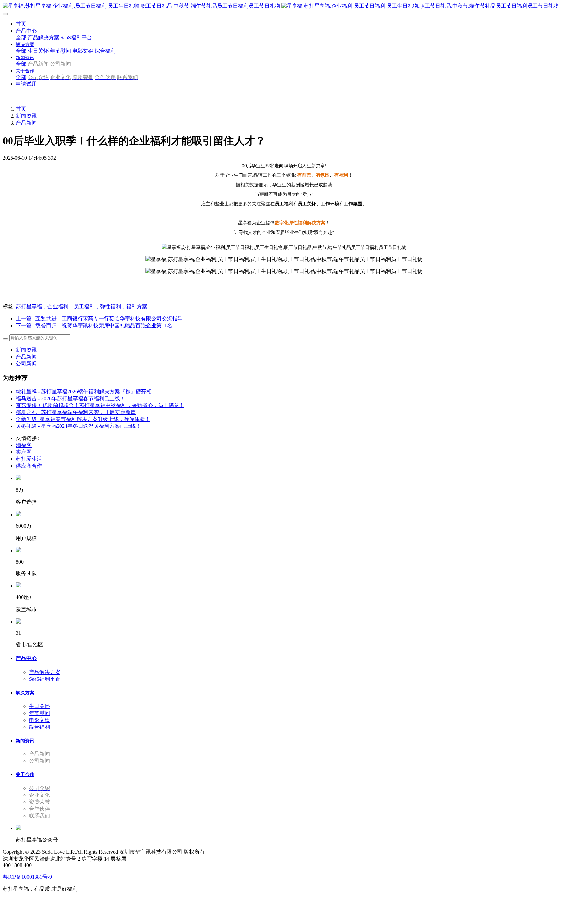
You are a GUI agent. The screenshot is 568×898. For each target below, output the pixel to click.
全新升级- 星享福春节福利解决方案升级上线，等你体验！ (83, 419)
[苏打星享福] (284, 6)
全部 (21, 37)
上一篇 (99, 318)
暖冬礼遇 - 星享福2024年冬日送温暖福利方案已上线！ (78, 426)
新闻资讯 (26, 116)
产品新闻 (26, 123)
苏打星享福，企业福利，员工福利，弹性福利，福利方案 (81, 306)
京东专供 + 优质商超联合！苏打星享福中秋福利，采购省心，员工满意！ (100, 405)
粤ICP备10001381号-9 (27, 877)
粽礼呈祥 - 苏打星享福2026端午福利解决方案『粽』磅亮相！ (86, 391)
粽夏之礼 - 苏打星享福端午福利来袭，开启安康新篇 (76, 412)
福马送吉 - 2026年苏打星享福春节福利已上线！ (70, 398)
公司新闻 (26, 363)
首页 (21, 24)
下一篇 (97, 325)
